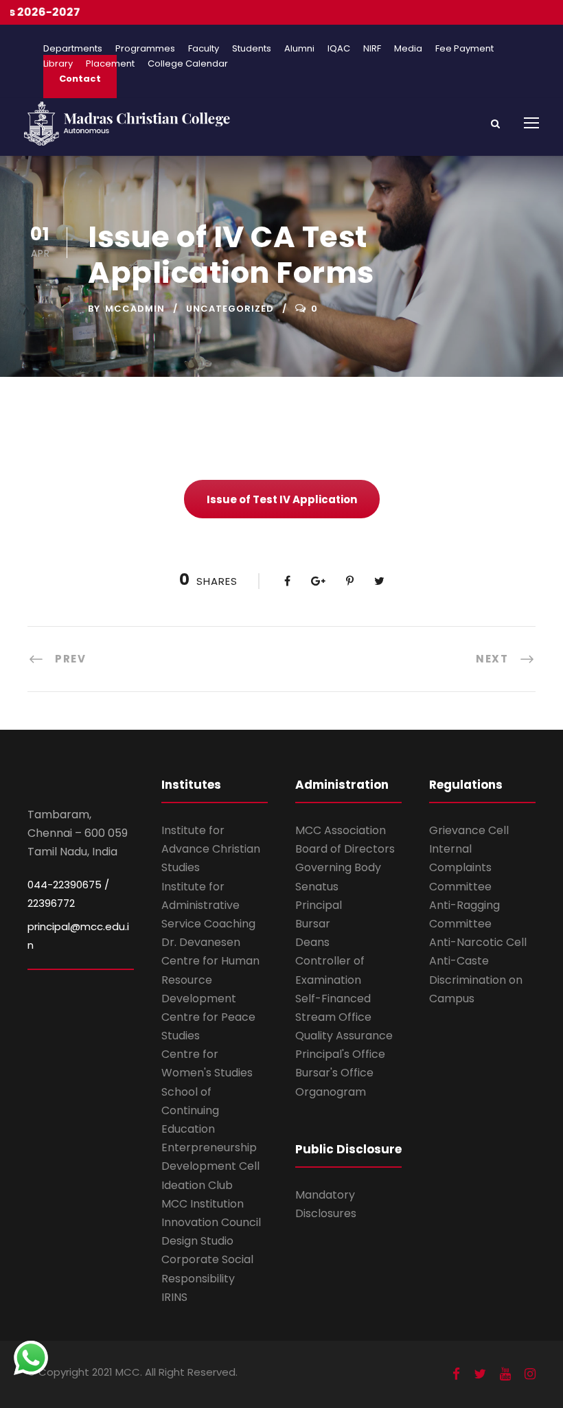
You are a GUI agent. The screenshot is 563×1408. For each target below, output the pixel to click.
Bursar (312, 924)
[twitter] (480, 1374)
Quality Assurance (344, 1035)
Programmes (145, 48)
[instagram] (530, 1374)
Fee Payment (464, 48)
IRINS (174, 1297)
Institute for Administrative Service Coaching (208, 905)
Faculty (203, 48)
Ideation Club (197, 1185)
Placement (110, 63)
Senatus (316, 887)
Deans (312, 942)
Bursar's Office (334, 1073)
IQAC (339, 48)
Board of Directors (345, 849)
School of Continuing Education (190, 1110)
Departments (72, 48)
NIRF (372, 48)
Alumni (299, 48)
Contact (80, 78)
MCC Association (340, 830)
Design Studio (197, 1241)
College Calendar (188, 63)
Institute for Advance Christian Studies (210, 848)
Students (251, 48)
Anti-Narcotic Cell (478, 942)
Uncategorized (230, 308)
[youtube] (505, 1374)
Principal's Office (340, 1054)
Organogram (330, 1092)
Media (408, 48)
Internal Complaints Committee (460, 867)
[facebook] (456, 1374)
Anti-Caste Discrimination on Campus (475, 979)
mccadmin (135, 308)
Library (58, 63)
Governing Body (338, 867)
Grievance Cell (469, 830)
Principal (318, 905)
